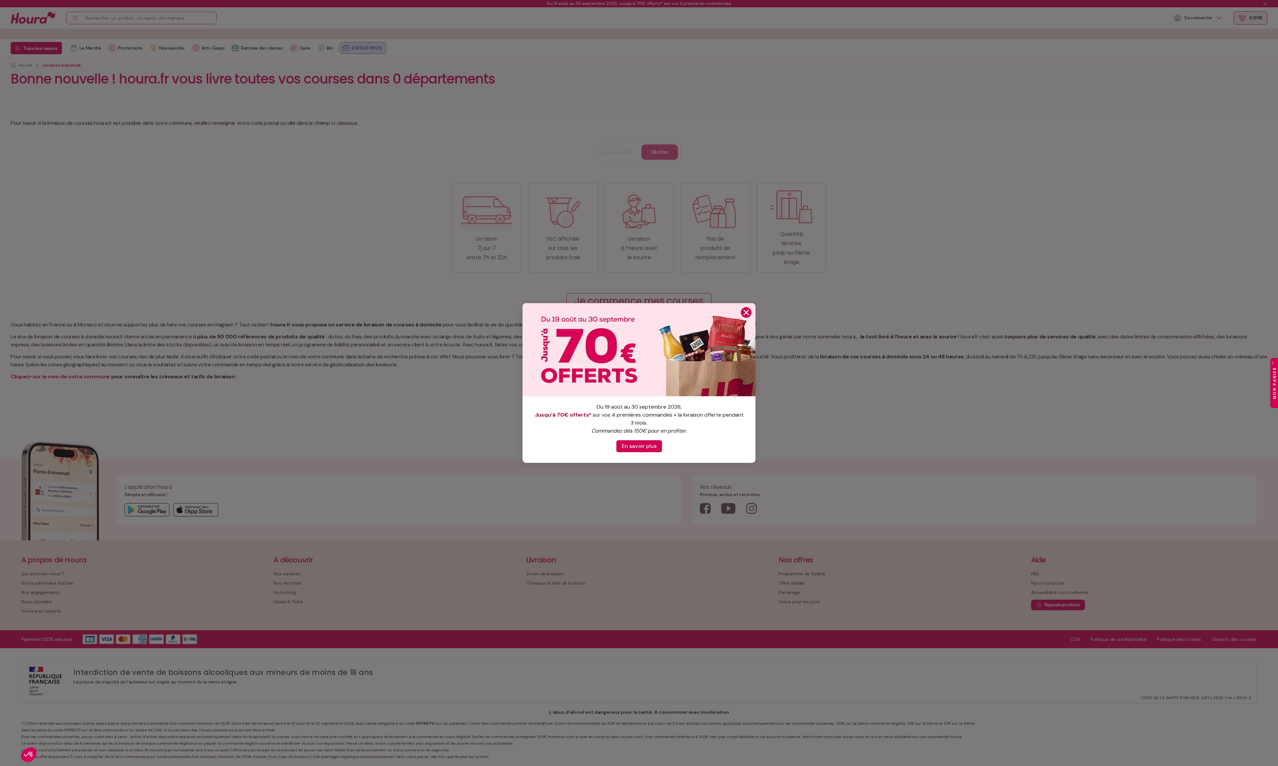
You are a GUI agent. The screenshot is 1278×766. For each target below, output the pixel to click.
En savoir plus (639, 446)
